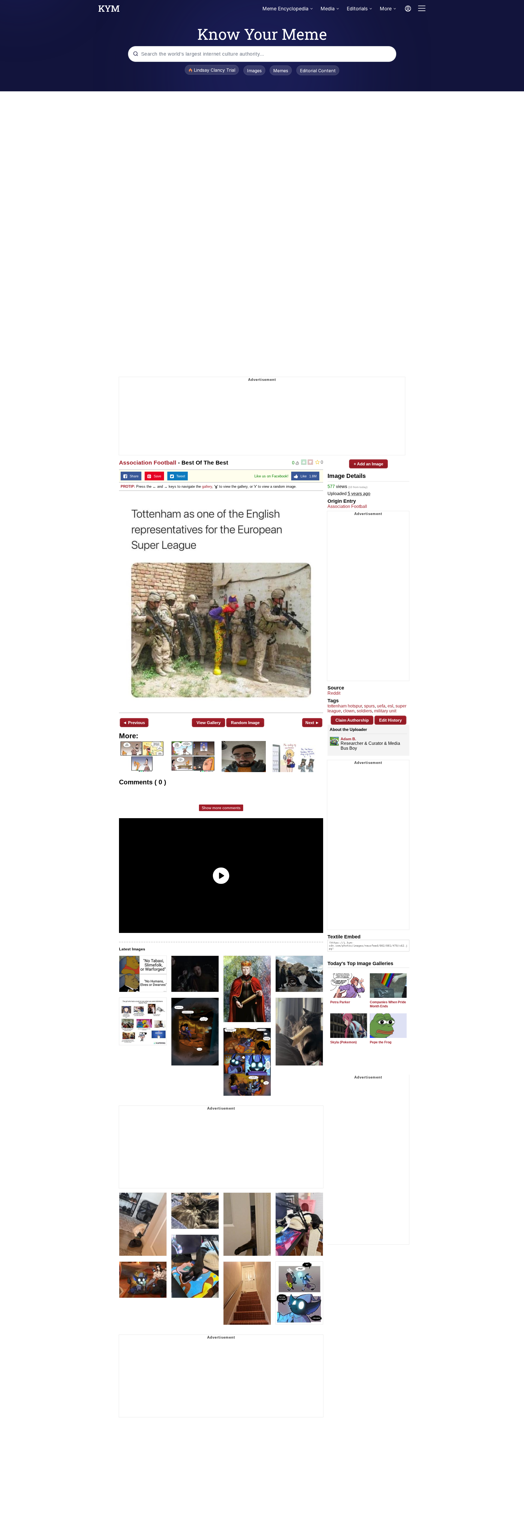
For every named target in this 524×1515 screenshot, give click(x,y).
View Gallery (208, 722)
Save (156, 476)
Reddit (333, 693)
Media (327, 8)
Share (133, 476)
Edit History (390, 720)
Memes (280, 70)
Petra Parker (340, 1002)
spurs (369, 706)
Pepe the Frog (380, 1042)
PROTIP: (128, 486)
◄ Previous (134, 722)
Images (254, 70)
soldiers (364, 711)
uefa (381, 706)
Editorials (357, 8)
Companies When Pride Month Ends (388, 1004)
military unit (385, 711)
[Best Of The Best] (221, 601)
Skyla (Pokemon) (343, 1042)
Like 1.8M (307, 476)
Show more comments (221, 808)
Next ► (312, 722)
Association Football (147, 462)
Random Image (245, 722)
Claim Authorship (352, 720)
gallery (207, 486)
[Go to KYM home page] (109, 10)
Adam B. (348, 739)
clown (349, 711)
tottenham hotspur (344, 706)
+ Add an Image (368, 464)
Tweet (179, 476)
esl (390, 706)
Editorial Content (318, 70)
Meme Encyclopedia (285, 8)
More (385, 8)
